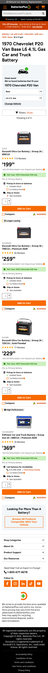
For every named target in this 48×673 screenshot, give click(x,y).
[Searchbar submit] (43, 13)
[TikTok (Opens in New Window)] (31, 583)
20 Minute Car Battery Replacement (24, 1)
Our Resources (11, 558)
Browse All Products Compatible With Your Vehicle (24, 521)
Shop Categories (12, 540)
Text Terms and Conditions (24, 666)
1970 (4, 37)
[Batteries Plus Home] (21, 7)
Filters (22, 112)
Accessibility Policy (24, 654)
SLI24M (5, 337)
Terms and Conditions (24, 662)
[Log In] (37, 7)
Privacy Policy (24, 670)
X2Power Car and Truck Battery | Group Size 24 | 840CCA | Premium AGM (23, 436)
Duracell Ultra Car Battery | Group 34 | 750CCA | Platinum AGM (22, 247)
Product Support (12, 552)
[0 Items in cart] (43, 7)
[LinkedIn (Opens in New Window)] (23, 583)
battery (5, 34)
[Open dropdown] (44, 169)
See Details (37, 26)
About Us (8, 546)
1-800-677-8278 (17, 572)
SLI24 (4, 148)
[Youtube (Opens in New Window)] (38, 583)
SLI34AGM (6, 243)
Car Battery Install (16, 190)
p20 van (38, 34)
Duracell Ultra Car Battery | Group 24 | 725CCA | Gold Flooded (22, 342)
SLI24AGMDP (7, 432)
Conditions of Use (24, 658)
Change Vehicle (13, 103)
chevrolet (29, 34)
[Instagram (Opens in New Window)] (15, 583)
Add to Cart (24, 208)
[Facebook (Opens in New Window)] (7, 583)
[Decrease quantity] (9, 203)
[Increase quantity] (9, 201)
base (10, 37)
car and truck (17, 34)
